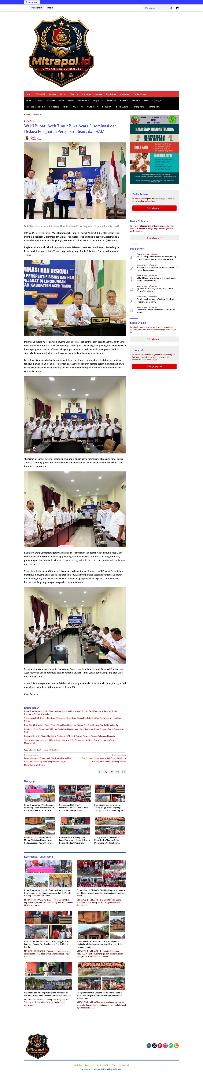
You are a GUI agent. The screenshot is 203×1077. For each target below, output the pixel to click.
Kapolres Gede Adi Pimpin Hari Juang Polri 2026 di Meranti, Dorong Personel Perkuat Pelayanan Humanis (69, 736)
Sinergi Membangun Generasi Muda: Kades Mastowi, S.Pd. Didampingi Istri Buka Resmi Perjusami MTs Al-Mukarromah (69, 741)
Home (61, 100)
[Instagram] (165, 1045)
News (28, 94)
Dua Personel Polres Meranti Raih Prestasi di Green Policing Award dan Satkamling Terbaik (104, 758)
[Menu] (26, 7)
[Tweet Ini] (105, 772)
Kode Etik (124, 100)
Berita (26, 121)
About (29, 100)
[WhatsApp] (171, 1045)
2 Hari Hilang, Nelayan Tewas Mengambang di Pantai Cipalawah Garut (156, 279)
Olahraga (74, 94)
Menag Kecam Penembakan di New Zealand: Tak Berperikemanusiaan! (157, 268)
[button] (171, 7)
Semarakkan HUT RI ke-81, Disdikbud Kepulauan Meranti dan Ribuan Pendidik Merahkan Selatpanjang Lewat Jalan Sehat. (72, 719)
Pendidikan (111, 94)
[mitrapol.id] (61, 51)
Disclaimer (50, 100)
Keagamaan (125, 94)
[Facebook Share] (99, 772)
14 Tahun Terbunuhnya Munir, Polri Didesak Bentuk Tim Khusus (155, 289)
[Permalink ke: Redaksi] (26, 137)
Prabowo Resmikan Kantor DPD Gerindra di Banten (156, 311)
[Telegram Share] (117, 772)
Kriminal (52, 94)
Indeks (50, 8)
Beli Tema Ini (37, 8)
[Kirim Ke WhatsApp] (123, 772)
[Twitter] (154, 1045)
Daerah (39, 100)
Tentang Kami (138, 106)
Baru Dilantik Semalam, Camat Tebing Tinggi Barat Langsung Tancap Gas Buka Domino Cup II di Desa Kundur (71, 725)
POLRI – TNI (40, 94)
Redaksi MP (107, 106)
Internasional (83, 100)
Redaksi (33, 137)
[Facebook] (149, 1045)
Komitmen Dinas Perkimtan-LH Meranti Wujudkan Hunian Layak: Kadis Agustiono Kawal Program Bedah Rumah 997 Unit (74, 730)
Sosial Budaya (140, 94)
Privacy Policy (92, 106)
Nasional (98, 94)
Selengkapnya (153, 208)
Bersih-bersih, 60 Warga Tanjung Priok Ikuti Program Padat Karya (155, 300)
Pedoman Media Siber (35, 106)
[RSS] (176, 1045)
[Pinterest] (160, 1045)
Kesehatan (86, 94)
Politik (63, 94)
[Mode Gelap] (177, 7)
